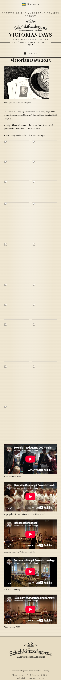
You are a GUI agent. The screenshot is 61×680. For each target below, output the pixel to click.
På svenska (33, 4)
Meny (31, 53)
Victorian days (30, 34)
